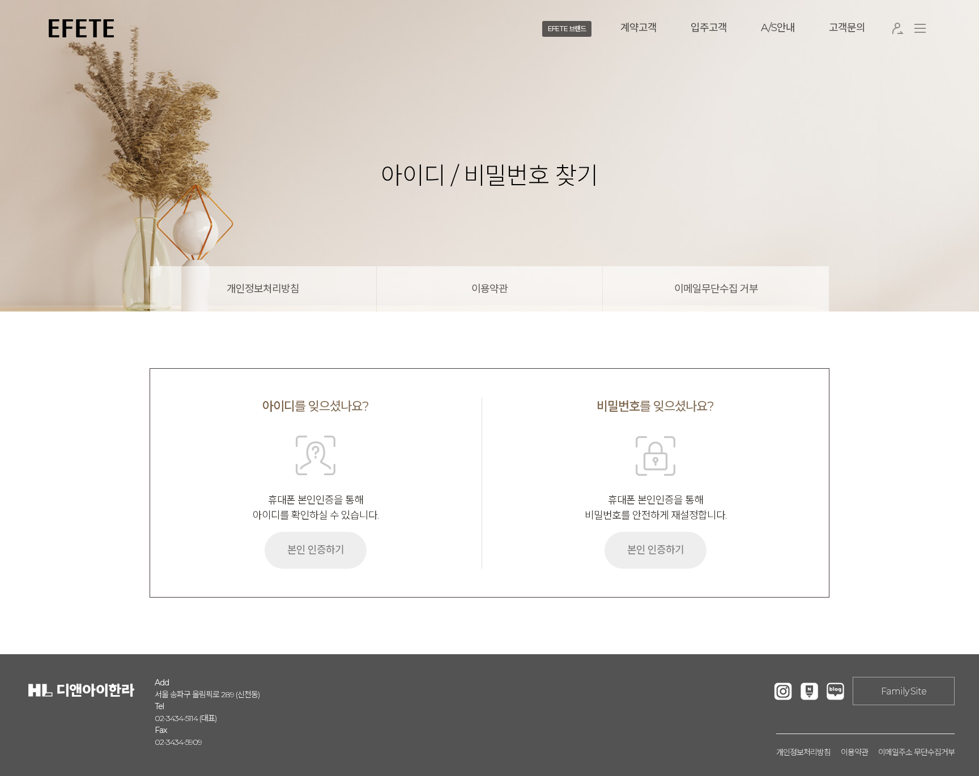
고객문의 (847, 28)
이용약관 (489, 289)
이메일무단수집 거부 (716, 289)
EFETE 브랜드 (567, 28)
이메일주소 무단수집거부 (916, 752)
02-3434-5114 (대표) (185, 718)
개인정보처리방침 (263, 289)
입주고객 (709, 28)
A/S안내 (778, 28)
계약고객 (638, 28)
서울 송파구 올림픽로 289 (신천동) (207, 694)
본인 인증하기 (315, 550)
